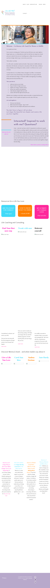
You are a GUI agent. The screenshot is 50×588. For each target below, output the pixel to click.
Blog (28, 4)
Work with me (33, 4)
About (24, 4)
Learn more (3, 346)
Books (40, 4)
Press (44, 4)
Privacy (4, 578)
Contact (25, 13)
